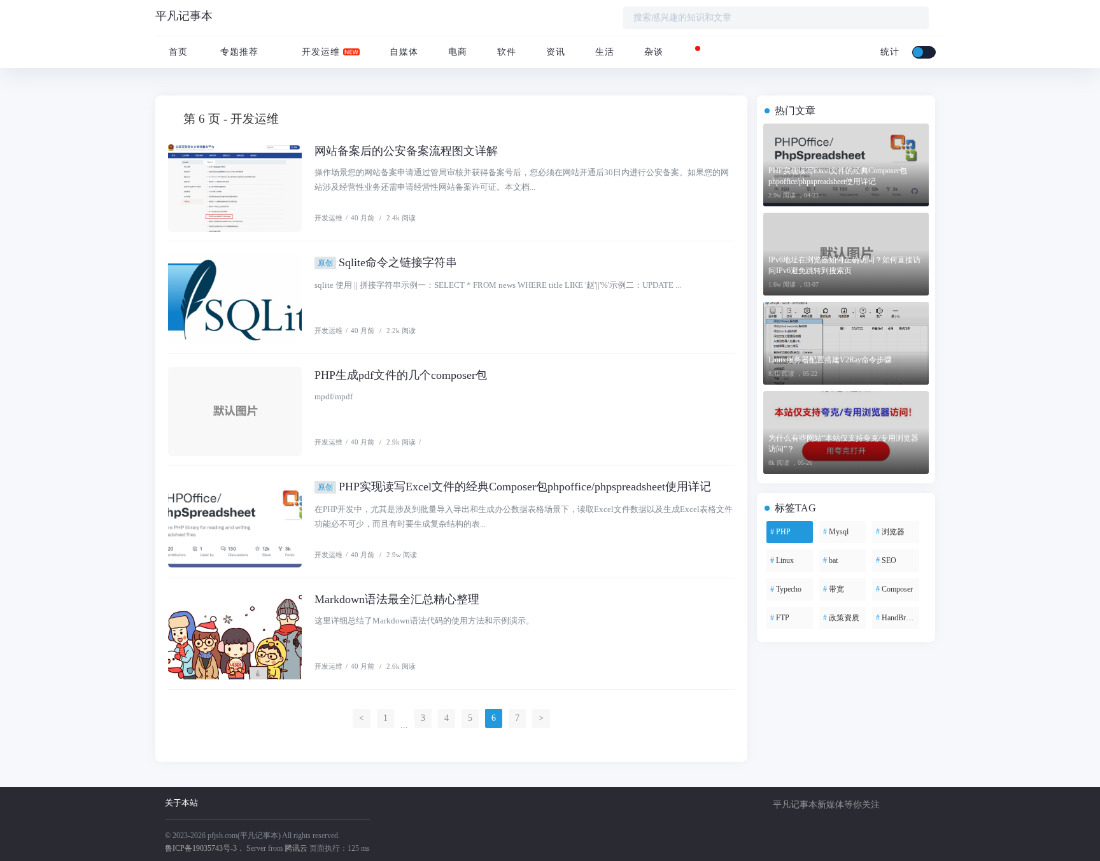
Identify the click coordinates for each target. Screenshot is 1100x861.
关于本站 (181, 803)
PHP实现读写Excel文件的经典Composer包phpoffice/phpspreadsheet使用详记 (514, 486)
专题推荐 (239, 52)
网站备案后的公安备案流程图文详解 (406, 151)
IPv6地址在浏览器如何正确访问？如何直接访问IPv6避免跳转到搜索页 (844, 265)
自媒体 (402, 52)
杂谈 (652, 52)
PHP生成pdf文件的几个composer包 (400, 375)
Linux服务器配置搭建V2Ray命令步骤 (830, 359)
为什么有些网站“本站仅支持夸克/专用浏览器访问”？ (843, 443)
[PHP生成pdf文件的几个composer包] (235, 411)
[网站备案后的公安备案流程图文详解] (235, 187)
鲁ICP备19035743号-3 (201, 848)
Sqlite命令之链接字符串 (387, 262)
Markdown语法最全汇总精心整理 (396, 599)
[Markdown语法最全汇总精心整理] (235, 635)
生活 (603, 52)
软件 (505, 52)
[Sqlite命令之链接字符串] (235, 298)
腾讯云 (296, 848)
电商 (456, 52)
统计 (888, 52)
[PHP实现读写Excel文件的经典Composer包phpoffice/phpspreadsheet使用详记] (235, 522)
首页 (177, 52)
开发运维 (319, 52)
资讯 (554, 52)
